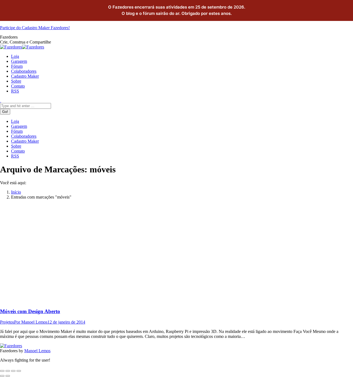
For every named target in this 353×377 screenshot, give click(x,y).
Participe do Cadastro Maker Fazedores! (35, 27)
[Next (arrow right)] (8, 376)
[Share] (8, 371)
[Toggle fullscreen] (13, 371)
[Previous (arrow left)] (2, 376)
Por (30, 322)
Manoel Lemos (37, 350)
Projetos (7, 322)
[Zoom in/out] (19, 371)
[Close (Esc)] (2, 371)
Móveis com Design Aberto (30, 311)
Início (16, 192)
